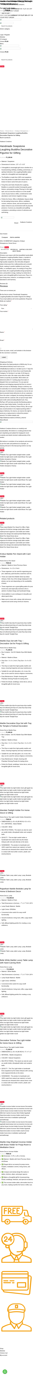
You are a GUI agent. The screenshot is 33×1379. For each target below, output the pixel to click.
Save (3, 522)
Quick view (7, 515)
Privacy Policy (6, 1342)
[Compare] (2, 515)
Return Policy (18, 1342)
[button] (5, 13)
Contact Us (16, 1344)
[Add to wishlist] (12, 515)
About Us (26, 1342)
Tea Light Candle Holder (7, 8)
